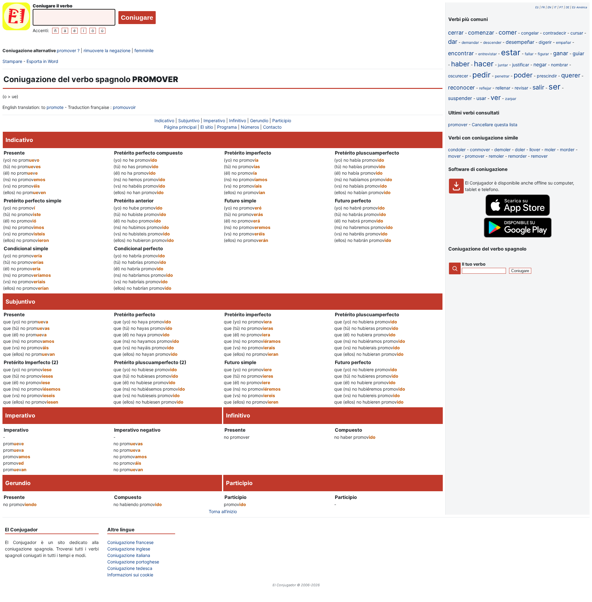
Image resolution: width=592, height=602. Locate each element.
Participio (281, 120)
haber (460, 64)
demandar (470, 42)
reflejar (485, 88)
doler (520, 149)
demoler (502, 149)
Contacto (272, 127)
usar (481, 98)
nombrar (559, 64)
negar (540, 64)
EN (549, 7)
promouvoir (124, 107)
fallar (529, 54)
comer (508, 32)
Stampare (12, 61)
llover (534, 149)
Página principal (180, 127)
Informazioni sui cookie (130, 574)
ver (496, 97)
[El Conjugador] (16, 18)
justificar (520, 64)
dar (452, 41)
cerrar (456, 32)
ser (555, 86)
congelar (530, 32)
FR (543, 7)
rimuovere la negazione (107, 50)
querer (570, 75)
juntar (503, 65)
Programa (227, 127)
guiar (578, 53)
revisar (521, 87)
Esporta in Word (42, 61)
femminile (144, 50)
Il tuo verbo (474, 264)
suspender (460, 98)
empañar (563, 42)
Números (250, 127)
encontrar (461, 53)
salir (538, 87)
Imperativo (214, 120)
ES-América (579, 7)
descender (492, 42)
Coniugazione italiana (128, 555)
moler (550, 149)
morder (567, 149)
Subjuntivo (188, 120)
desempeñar (520, 42)
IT (555, 7)
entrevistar (487, 54)
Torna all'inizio (223, 511)
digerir (545, 42)
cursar (576, 32)
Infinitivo (237, 120)
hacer (484, 63)
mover (454, 156)
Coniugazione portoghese (133, 561)
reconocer (461, 87)
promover (457, 124)
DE (567, 7)
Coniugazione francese (130, 542)
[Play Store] (518, 236)
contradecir (554, 32)
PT (561, 7)
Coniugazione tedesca (129, 568)
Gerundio (259, 120)
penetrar (502, 76)
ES (537, 7)
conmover (480, 149)
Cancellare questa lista (494, 124)
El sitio (206, 127)
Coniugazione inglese (128, 548)
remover (539, 156)
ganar (560, 53)
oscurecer (458, 75)
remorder (517, 156)
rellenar (502, 87)
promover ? (68, 50)
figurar (543, 54)
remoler (496, 156)
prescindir (547, 75)
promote (55, 107)
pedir (481, 74)
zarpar (510, 98)
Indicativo (164, 120)
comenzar (481, 32)
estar (510, 52)
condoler (457, 149)
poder (523, 75)
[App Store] (518, 214)
